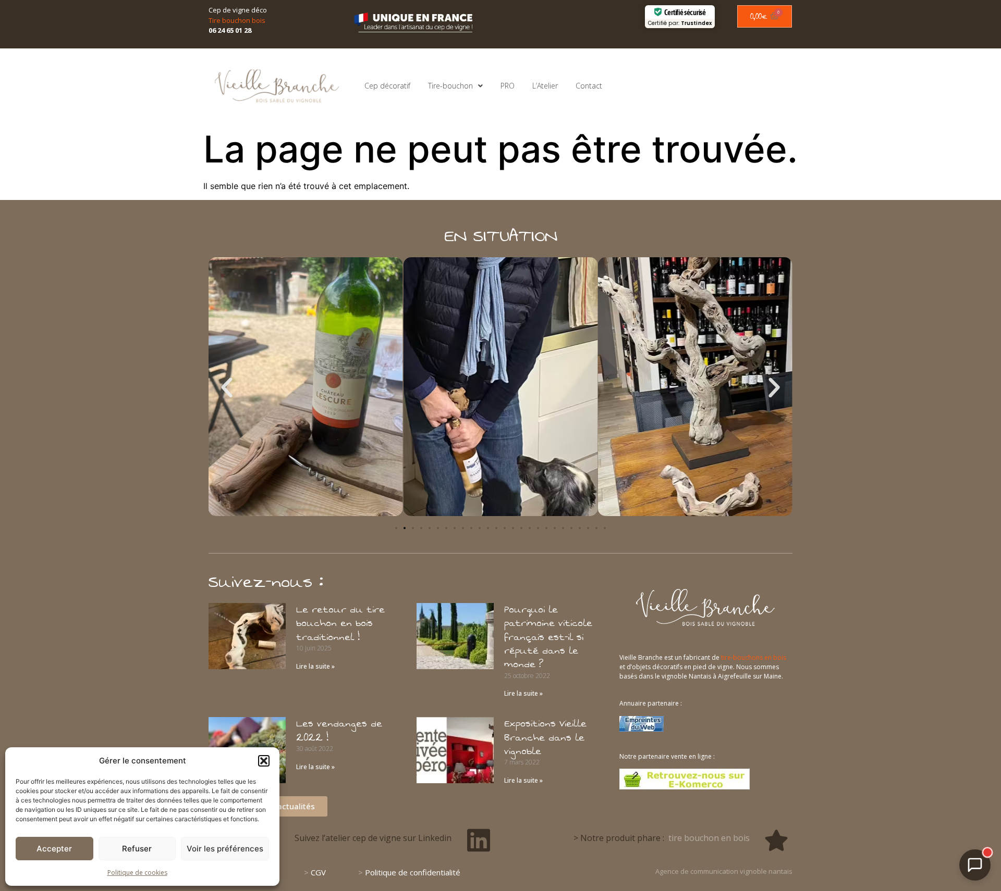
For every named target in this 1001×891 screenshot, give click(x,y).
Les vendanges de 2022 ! (339, 731)
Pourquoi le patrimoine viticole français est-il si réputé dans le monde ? (548, 637)
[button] (264, 761)
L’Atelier (545, 86)
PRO (507, 86)
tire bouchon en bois (709, 838)
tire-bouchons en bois (753, 657)
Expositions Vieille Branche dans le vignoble (545, 738)
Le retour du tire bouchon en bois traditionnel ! (340, 623)
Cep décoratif (387, 86)
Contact (589, 86)
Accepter (54, 849)
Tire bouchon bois (237, 20)
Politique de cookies (137, 872)
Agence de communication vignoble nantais (723, 871)
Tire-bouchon (450, 86)
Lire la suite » (315, 666)
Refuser (137, 849)
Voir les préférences (225, 849)
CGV (318, 872)
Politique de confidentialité (412, 872)
